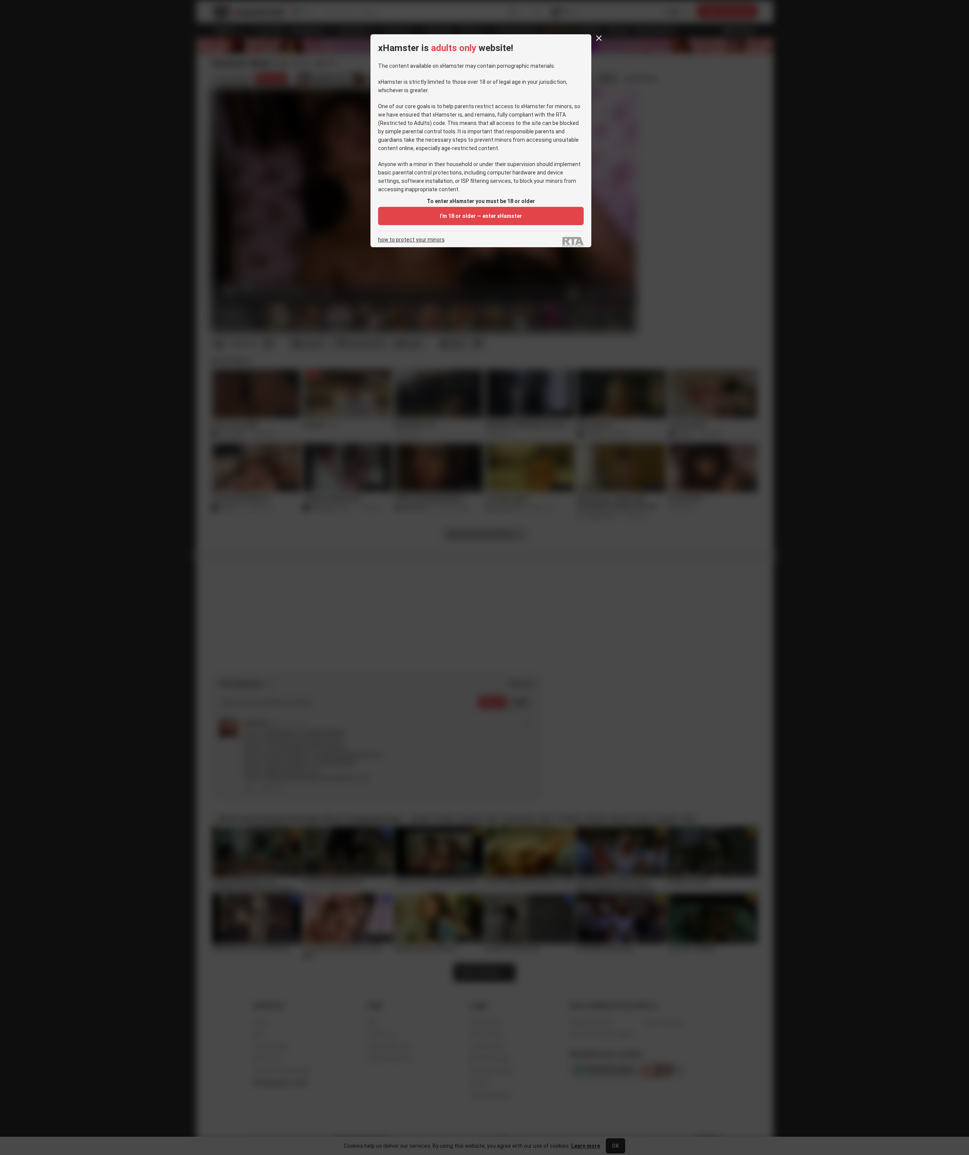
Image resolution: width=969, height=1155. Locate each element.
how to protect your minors (411, 240)
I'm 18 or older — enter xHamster (481, 216)
